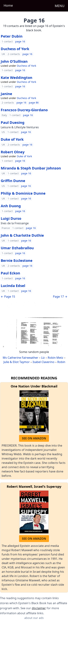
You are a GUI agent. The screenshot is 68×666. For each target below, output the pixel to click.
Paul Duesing (12, 122)
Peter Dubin (11, 36)
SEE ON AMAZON (34, 438)
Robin (61, 362)
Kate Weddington (16, 77)
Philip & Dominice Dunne (23, 193)
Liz (43, 358)
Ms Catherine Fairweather (20, 358)
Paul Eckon (10, 273)
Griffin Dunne (13, 180)
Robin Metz (55, 358)
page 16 (20, 41)
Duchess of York (15, 48)
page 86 (34, 102)
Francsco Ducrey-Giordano (24, 109)
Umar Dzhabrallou (17, 247)
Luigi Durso (11, 218)
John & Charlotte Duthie (22, 235)
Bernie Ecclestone (16, 260)
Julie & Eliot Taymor (16, 362)
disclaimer (39, 608)
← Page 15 (8, 296)
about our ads (34, 618)
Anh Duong (11, 205)
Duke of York (12, 139)
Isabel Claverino (43, 362)
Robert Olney (12, 152)
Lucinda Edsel (13, 285)
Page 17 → (60, 296)
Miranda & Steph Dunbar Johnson (31, 168)
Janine (6, 93)
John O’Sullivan (14, 61)
